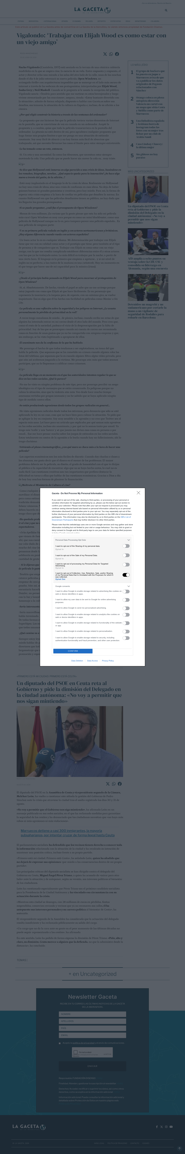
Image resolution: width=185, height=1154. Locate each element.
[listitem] (92, 540)
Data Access (92, 661)
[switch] (126, 546)
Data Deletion (77, 661)
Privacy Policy (108, 661)
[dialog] (92, 577)
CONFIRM (73, 651)
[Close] (139, 493)
